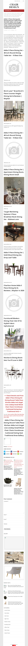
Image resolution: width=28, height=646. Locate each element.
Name (5, 514)
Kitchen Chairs (7, 621)
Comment (6, 501)
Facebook (15, 451)
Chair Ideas (9, 13)
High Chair (6, 618)
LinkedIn (8, 453)
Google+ (21, 451)
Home (5, 13)
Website (5, 524)
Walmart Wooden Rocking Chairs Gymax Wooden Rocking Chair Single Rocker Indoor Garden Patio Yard (15, 603)
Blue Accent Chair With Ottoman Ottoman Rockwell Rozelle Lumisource (16, 586)
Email (21, 453)
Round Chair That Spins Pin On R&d (15, 596)
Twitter (8, 451)
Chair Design (15, 644)
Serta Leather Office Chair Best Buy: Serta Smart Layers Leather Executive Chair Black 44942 (14, 416)
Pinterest (15, 453)
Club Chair (6, 616)
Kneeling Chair (7, 624)
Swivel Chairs (7, 633)
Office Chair (6, 627)
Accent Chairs (7, 610)
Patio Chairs (6, 630)
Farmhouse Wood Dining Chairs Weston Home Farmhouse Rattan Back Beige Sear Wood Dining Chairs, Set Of (16, 592)
